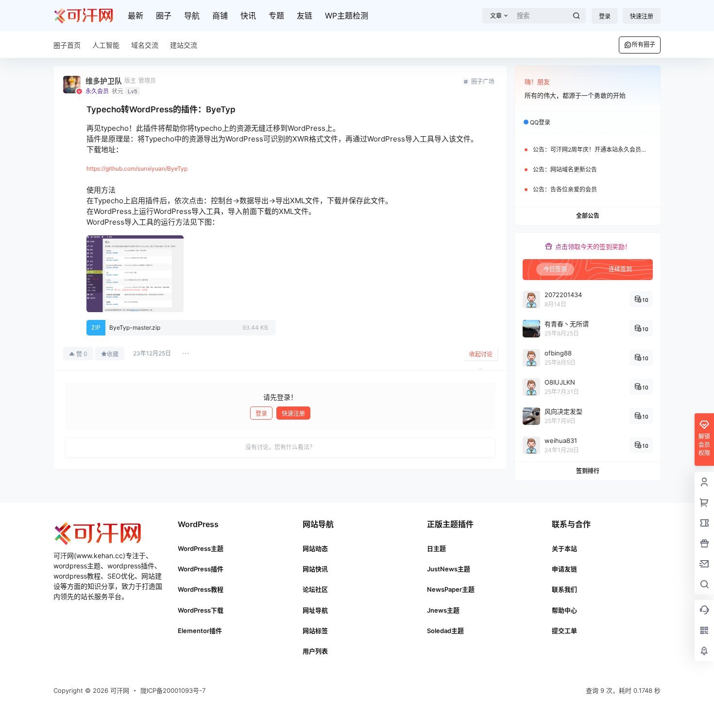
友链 (304, 15)
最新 (135, 15)
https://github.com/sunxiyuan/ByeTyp (136, 168)
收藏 (113, 354)
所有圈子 (643, 44)
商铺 (220, 15)
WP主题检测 (346, 15)
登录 (605, 16)
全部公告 (587, 215)
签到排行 (587, 471)
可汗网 (118, 690)
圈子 (163, 15)
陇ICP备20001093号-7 (172, 690)
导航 (192, 15)
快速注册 (641, 16)
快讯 (248, 15)
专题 (276, 15)
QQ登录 (540, 122)
